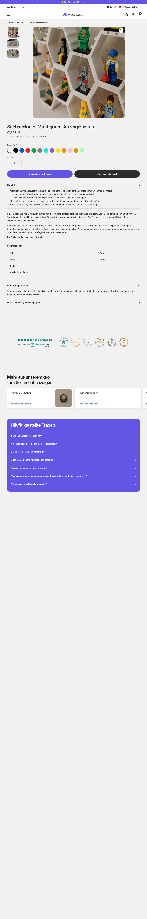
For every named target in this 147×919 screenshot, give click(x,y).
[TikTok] (115, 7)
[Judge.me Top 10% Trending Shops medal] (123, 342)
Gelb (58, 150)
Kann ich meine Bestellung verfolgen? (29, 468)
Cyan (45, 150)
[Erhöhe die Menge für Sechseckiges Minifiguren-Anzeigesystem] (19, 163)
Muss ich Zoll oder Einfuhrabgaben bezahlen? (32, 460)
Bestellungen (12, 7)
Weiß (9, 150)
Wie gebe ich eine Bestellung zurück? (29, 484)
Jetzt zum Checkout (107, 174)
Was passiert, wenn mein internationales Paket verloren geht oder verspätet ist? (49, 476)
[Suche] (126, 14)
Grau (39, 150)
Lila (52, 150)
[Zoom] (121, 30)
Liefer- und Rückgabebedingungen (23, 302)
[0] (137, 14)
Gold (76, 150)
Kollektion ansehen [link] (20, 404)
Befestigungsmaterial (17, 285)
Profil (22, 7)
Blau (21, 150)
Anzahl (10, 157)
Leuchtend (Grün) (82, 150)
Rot (27, 150)
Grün (33, 150)
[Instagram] (111, 7)
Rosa (70, 150)
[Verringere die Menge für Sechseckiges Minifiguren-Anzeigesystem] (9, 163)
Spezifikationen (14, 246)
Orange (64, 150)
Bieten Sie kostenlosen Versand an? (28, 452)
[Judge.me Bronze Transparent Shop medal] (99, 342)
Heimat (10, 23)
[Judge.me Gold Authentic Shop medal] (75, 342)
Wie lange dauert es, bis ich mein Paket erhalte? (34, 444)
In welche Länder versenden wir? (26, 436)
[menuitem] (13, 7)
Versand (19, 136)
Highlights (12, 185)
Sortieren (15, 150)
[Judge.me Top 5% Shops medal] (111, 342)
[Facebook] (108, 7)
